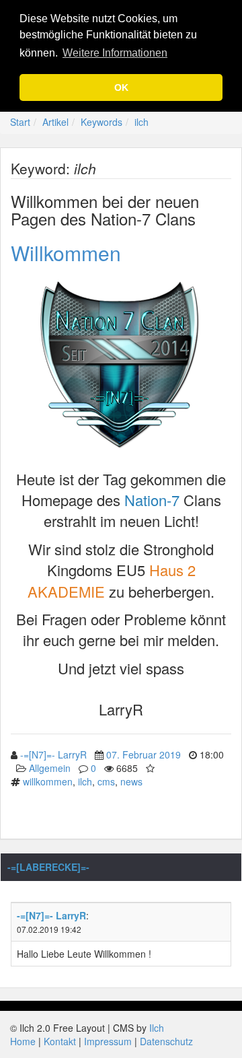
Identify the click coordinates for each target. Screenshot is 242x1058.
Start (20, 122)
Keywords (101, 122)
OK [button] (121, 87)
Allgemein (50, 768)
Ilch (156, 1027)
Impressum (108, 1041)
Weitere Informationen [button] (115, 53)
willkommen (48, 781)
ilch (141, 122)
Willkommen (66, 252)
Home (23, 1041)
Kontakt (60, 1041)
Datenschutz (166, 1041)
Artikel (55, 122)
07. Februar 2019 (143, 754)
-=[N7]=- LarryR (53, 754)
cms (106, 781)
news (131, 781)
